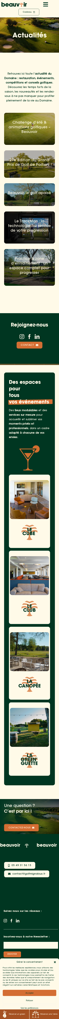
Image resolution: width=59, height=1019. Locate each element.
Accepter (30, 993)
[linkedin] (37, 336)
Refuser (29, 1000)
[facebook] (29, 336)
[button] (55, 962)
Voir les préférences (29, 1008)
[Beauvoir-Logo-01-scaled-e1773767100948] (14, 3)
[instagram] (21, 336)
